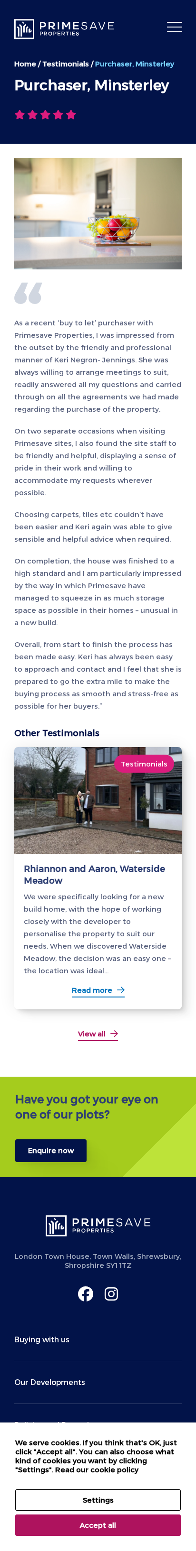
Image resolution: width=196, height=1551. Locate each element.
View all (92, 1033)
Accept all (98, 1525)
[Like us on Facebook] (85, 1294)
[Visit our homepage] (66, 29)
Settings (98, 1500)
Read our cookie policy (96, 1469)
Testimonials (65, 63)
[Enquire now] (98, 1127)
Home (25, 63)
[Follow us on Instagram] (111, 1294)
